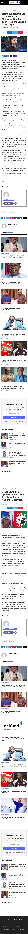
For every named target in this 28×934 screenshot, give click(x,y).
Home (2, 6)
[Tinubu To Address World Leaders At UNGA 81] (14, 805)
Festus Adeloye (6, 27)
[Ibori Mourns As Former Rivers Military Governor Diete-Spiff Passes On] (14, 244)
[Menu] (2, 2)
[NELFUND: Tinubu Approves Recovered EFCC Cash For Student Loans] (14, 725)
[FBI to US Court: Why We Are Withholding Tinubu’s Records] (14, 270)
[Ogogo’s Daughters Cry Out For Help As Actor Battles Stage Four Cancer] (14, 374)
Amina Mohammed (7, 503)
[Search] (26, 2)
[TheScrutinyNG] (15, 2)
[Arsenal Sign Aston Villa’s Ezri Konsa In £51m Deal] (14, 348)
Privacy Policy (13, 423)
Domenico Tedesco (12, 212)
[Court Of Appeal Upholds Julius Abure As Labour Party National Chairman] (14, 519)
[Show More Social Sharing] (25, 32)
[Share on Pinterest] (20, 32)
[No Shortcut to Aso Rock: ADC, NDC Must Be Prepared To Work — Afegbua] (14, 322)
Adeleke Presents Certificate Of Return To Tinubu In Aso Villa (17, 463)
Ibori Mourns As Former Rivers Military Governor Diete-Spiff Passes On (17, 435)
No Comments (6, 29)
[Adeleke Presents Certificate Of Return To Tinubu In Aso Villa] (14, 296)
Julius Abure (5, 641)
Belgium (4, 212)
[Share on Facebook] (9, 32)
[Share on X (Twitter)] (15, 32)
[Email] (15, 203)
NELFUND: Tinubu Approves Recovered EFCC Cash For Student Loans (12, 738)
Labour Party (12, 641)
